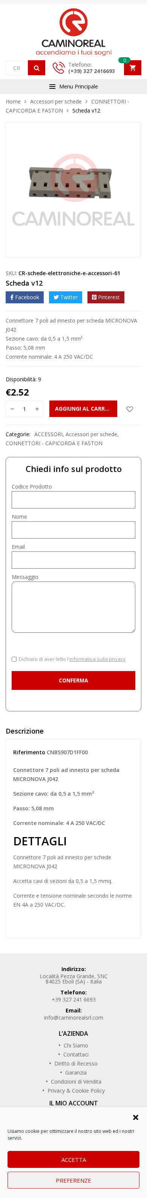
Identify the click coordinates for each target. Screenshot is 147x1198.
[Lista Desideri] (129, 408)
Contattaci (76, 1054)
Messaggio (25, 576)
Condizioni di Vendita (76, 1081)
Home (13, 101)
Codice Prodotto (32, 486)
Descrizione (25, 730)
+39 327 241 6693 (74, 999)
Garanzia (76, 1072)
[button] (135, 1116)
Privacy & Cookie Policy (76, 1090)
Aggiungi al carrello (86, 408)
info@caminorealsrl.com (73, 1017)
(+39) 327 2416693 (91, 71)
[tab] (73, 732)
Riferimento (29, 752)
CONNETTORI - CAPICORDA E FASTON (54, 443)
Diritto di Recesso (76, 1063)
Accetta (73, 1159)
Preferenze (73, 1180)
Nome (19, 516)
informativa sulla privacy (97, 659)
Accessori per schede (56, 101)
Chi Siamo (76, 1045)
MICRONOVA (29, 866)
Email (18, 546)
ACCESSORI (48, 434)
